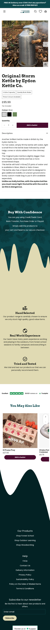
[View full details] (20, 430)
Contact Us (25, 565)
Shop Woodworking (25, 545)
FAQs (25, 561)
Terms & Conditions (25, 588)
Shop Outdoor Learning (25, 540)
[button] (35, 11)
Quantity (6, 121)
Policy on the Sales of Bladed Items (25, 584)
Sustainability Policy (25, 579)
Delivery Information (25, 570)
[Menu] (4, 11)
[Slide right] (45, 44)
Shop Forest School (25, 535)
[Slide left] (4, 44)
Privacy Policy (25, 574)
